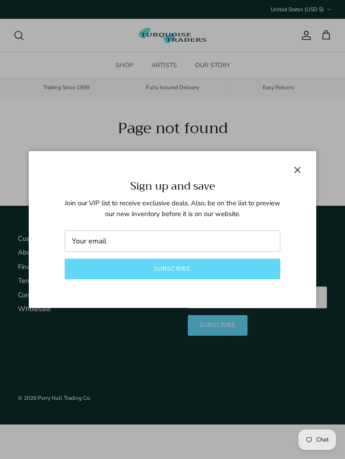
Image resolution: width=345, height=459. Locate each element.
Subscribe (172, 269)
